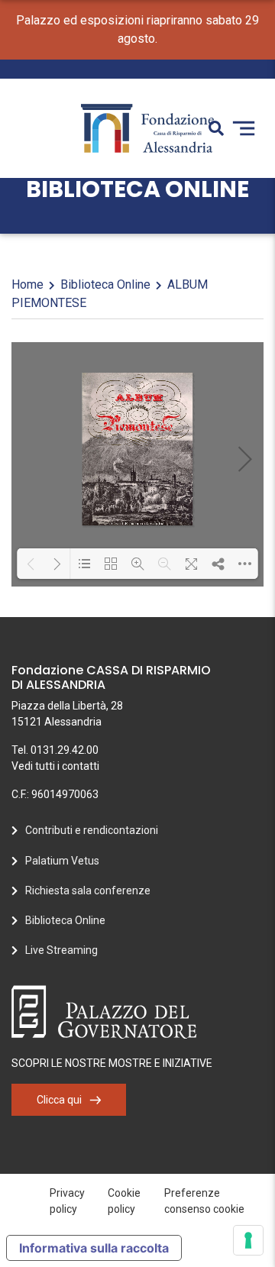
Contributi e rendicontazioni (91, 830)
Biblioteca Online (105, 284)
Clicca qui (59, 1100)
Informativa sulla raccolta (94, 1248)
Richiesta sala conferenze (87, 890)
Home (27, 284)
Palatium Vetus (62, 861)
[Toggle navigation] (243, 128)
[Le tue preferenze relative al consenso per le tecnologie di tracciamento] (248, 1240)
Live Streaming (61, 950)
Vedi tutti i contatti (55, 766)
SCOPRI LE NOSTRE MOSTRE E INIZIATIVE (111, 1063)
